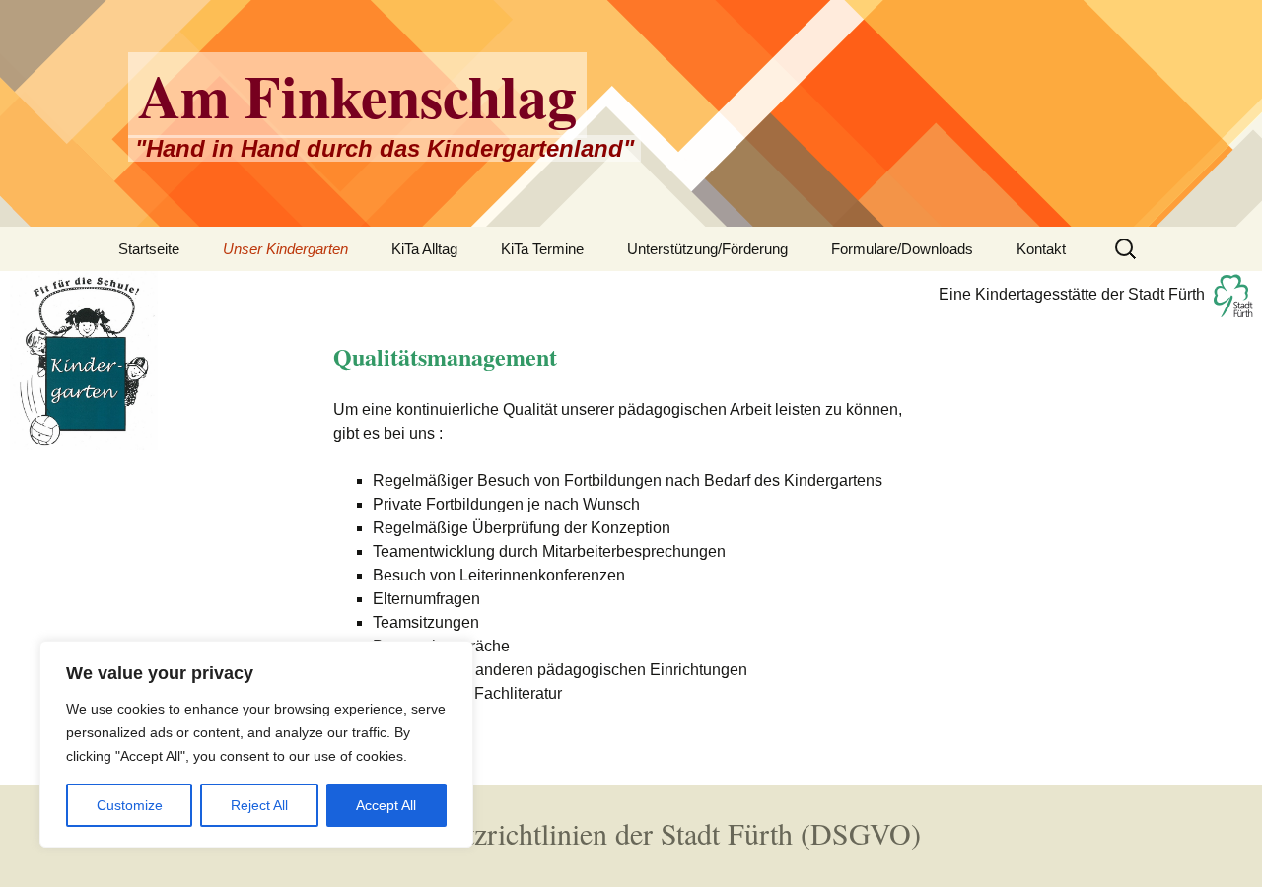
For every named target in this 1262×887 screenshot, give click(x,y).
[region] (256, 744)
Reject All (259, 805)
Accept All (386, 805)
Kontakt (1041, 248)
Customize (130, 805)
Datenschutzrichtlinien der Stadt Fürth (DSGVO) (631, 833)
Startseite (148, 248)
